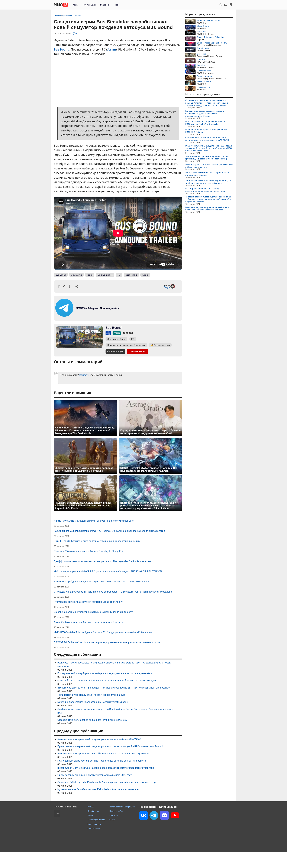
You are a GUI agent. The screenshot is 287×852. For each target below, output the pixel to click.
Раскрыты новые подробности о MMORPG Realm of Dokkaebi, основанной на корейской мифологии (109, 531)
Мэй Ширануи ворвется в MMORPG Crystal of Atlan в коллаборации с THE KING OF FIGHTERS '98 (108, 571)
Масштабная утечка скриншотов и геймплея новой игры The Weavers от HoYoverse (207, 208)
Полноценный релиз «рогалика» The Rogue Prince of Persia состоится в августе (101, 760)
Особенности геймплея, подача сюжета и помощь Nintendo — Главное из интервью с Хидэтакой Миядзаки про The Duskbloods (85, 430)
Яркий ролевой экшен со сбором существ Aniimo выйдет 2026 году (94, 775)
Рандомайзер (93, 828)
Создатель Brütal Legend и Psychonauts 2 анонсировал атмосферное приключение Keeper (107, 782)
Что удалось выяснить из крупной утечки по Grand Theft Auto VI (88, 602)
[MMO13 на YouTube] (174, 816)
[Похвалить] (58, 286)
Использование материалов (122, 807)
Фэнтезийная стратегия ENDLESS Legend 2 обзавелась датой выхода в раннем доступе (106, 680)
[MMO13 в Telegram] (153, 816)
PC (119, 275)
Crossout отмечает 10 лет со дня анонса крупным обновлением (92, 720)
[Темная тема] (226, 5)
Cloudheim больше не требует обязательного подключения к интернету (93, 612)
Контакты (113, 815)
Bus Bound (61, 49)
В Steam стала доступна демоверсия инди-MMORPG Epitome (206, 130)
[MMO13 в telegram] (92, 316)
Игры (75, 5)
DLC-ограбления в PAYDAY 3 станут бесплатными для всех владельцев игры (205, 189)
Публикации (89, 5)
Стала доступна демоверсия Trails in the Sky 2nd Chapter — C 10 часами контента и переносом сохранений (113, 591)
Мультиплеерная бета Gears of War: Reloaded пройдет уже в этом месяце (98, 789)
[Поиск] (220, 5)
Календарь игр (94, 824)
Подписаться (137, 351)
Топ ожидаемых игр (96, 820)
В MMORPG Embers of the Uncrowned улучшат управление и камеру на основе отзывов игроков (107, 642)
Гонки (90, 275)
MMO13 (90, 807)
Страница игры (115, 351)
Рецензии (105, 5)
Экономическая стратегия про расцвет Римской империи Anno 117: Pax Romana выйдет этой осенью (113, 687)
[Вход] (231, 5)
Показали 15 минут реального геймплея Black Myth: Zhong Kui (88, 551)
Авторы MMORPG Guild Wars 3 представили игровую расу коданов (207, 173)
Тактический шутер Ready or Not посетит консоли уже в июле (91, 695)
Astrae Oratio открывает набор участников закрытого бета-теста (89, 622)
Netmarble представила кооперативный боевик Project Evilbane (92, 702)
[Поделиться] (76, 286)
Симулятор (76, 275)
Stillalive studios (105, 275)
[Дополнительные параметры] (179, 286)
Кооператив (131, 275)
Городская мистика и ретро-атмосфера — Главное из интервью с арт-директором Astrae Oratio (150, 432)
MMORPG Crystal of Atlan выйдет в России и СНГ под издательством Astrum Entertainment (149, 469)
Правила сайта (116, 811)
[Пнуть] (69, 286)
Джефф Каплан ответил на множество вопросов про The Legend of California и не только (84, 469)
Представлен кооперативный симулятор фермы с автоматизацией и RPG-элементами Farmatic (110, 746)
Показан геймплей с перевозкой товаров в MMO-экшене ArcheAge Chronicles (206, 122)
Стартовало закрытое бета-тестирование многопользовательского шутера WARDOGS (207, 138)
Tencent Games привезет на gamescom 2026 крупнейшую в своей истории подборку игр (207, 157)
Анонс (145, 275)
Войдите (84, 375)
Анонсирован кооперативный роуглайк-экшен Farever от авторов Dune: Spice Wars (103, 753)
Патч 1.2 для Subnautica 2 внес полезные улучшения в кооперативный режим (97, 541)
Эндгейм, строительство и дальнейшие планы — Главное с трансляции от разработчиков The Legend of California (84, 505)
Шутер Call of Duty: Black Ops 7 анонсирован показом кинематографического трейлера (105, 768)
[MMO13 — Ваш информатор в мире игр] (61, 5)
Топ (116, 5)
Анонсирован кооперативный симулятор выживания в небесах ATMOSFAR (99, 739)
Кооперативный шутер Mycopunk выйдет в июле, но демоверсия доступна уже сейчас (105, 673)
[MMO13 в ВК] (143, 816)
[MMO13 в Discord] (164, 816)
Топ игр (90, 815)
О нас (112, 820)
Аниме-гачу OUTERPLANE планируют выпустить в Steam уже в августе (94, 521)
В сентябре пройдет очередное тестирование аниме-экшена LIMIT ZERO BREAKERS (101, 581)
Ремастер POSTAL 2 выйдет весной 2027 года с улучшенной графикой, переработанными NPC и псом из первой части (208, 148)
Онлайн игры (93, 811)
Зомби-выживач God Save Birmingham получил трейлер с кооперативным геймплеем (208, 181)
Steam (111, 49)
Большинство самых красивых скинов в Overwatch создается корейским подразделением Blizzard (204, 113)
